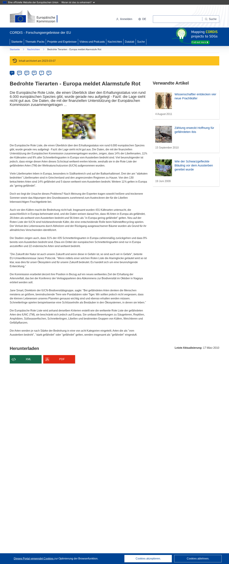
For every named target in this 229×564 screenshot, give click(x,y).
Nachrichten (115, 41)
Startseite (16, 41)
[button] (142, 19)
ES (26, 72)
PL (49, 72)
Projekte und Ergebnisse (62, 41)
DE (12, 72)
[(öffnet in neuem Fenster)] (37, 16)
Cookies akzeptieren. (148, 558)
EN (19, 72)
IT (41, 72)
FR (34, 72)
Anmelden (126, 19)
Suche (141, 41)
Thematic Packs (34, 41)
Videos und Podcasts (92, 41)
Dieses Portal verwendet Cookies (34, 558)
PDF (62, 359)
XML (28, 359)
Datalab (129, 41)
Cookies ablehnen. (198, 558)
